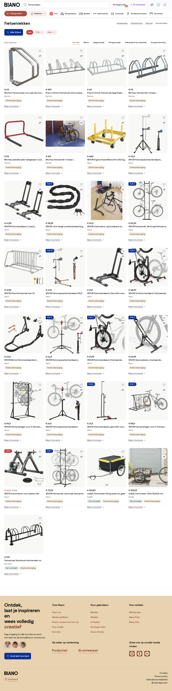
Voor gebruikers (100, 605)
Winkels (94, 617)
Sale (56, 14)
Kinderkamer (70, 14)
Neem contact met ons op (65, 622)
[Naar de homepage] (12, 4)
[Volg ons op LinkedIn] (147, 653)
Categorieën (16, 13)
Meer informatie (11, 106)
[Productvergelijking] (152, 4)
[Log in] (165, 4)
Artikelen (95, 622)
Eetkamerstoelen (139, 14)
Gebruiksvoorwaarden (157, 679)
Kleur (50, 32)
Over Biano (58, 605)
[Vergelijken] (40, 56)
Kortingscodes (120, 5)
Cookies (164, 673)
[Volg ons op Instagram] (132, 653)
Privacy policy (161, 676)
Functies (56, 632)
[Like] (40, 51)
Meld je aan (135, 612)
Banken (87, 14)
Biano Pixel (134, 617)
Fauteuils (119, 14)
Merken (94, 612)
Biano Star (134, 622)
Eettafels (158, 14)
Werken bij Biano (60, 617)
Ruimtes (38, 13)
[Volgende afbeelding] (124, 466)
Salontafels (102, 14)
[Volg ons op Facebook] (139, 653)
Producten (59, 650)
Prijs (38, 32)
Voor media (57, 627)
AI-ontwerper (139, 5)
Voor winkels (136, 605)
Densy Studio (97, 632)
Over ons (56, 612)
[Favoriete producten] (158, 4)
